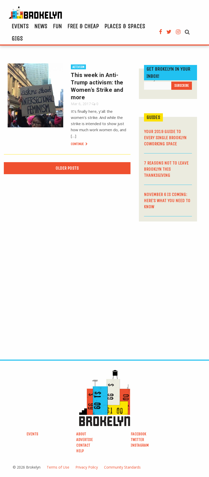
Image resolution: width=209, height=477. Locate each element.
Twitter (137, 439)
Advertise (84, 439)
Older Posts (67, 168)
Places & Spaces (124, 26)
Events (20, 26)
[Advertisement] (174, 261)
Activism (78, 67)
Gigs (17, 38)
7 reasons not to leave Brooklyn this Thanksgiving (166, 169)
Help (80, 450)
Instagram (140, 445)
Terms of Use (58, 467)
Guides (153, 117)
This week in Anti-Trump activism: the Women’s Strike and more (97, 86)
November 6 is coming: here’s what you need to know (167, 200)
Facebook (138, 433)
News (40, 26)
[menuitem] (20, 26)
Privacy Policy (86, 467)
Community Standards (122, 467)
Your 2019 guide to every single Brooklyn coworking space (165, 138)
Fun (57, 26)
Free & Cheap (83, 26)
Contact (83, 445)
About (81, 433)
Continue (78, 144)
